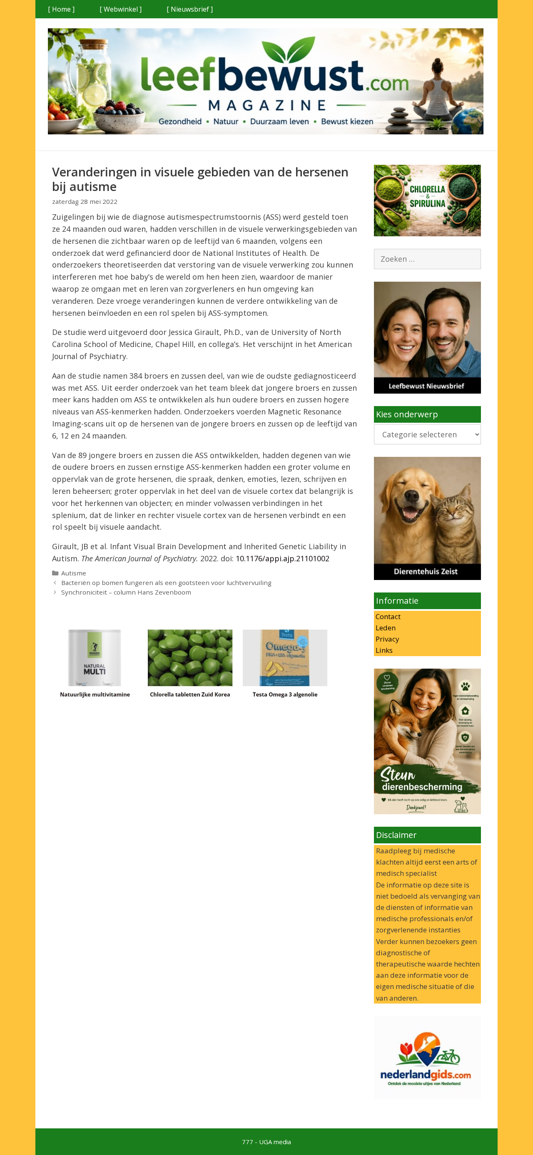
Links (383, 650)
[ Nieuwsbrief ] (190, 9)
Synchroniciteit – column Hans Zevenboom (126, 592)
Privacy (386, 639)
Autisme (73, 573)
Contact (387, 616)
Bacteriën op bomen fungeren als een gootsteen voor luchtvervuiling (166, 582)
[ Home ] (61, 9)
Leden (385, 627)
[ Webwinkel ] (121, 9)
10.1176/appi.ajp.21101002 (282, 558)
